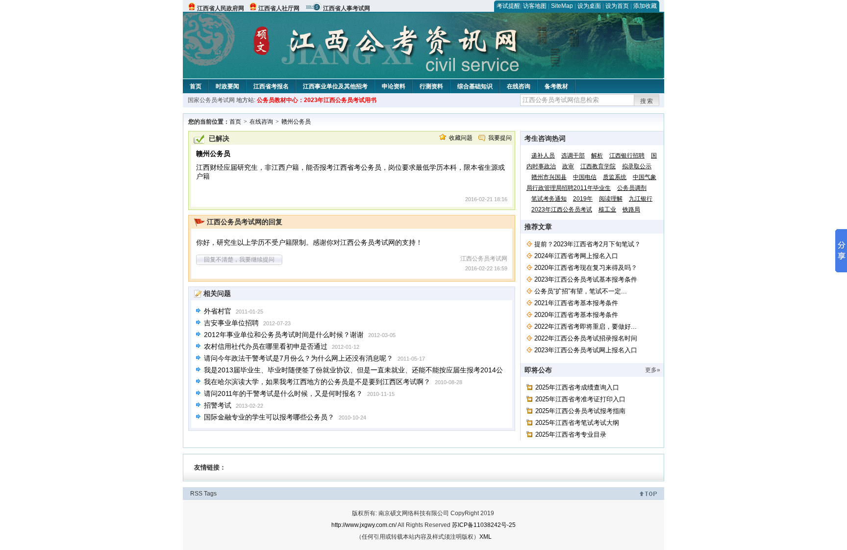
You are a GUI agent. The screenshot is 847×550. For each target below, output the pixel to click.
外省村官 (217, 311)
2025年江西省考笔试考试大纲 (577, 422)
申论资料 (393, 86)
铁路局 (631, 209)
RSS (196, 493)
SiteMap (562, 5)
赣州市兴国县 (549, 177)
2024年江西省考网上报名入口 (576, 256)
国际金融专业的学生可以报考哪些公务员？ (269, 417)
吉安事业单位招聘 (231, 323)
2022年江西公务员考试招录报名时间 (585, 338)
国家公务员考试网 (211, 100)
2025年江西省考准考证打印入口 (580, 399)
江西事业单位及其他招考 (335, 86)
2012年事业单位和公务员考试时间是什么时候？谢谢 (284, 335)
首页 (195, 86)
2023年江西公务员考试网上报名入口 (585, 350)
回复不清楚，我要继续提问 (239, 259)
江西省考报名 (271, 86)
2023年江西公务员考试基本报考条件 (585, 279)
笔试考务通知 (549, 198)
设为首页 (617, 5)
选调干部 (573, 155)
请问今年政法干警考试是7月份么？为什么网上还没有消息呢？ (298, 358)
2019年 (583, 198)
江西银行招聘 (627, 155)
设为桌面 (589, 5)
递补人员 (543, 155)
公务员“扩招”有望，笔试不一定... (580, 291)
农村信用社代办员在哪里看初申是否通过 (265, 346)
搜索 (647, 101)
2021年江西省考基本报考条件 (576, 303)
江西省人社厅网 (278, 8)
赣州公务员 (296, 121)
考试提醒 (508, 5)
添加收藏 (645, 5)
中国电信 (585, 177)
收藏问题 (461, 137)
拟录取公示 (636, 166)
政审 (568, 166)
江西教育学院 (598, 166)
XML (485, 536)
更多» (652, 370)
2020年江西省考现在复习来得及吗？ (585, 267)
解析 (597, 155)
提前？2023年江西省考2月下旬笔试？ (587, 244)
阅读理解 (611, 198)
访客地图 (535, 5)
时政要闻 (227, 86)
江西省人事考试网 (346, 8)
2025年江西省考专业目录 (570, 434)
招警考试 (217, 405)
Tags (210, 493)
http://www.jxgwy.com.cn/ (364, 525)
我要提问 (500, 137)
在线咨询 (518, 86)
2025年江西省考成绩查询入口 (577, 387)
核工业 (607, 209)
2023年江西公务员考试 (561, 209)
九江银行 (640, 198)
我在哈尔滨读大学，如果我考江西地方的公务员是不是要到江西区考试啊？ (317, 382)
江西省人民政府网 (220, 8)
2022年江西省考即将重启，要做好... (585, 326)
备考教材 (556, 86)
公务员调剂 (632, 187)
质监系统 (614, 177)
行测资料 (431, 86)
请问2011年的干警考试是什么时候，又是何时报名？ (283, 393)
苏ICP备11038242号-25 (484, 525)
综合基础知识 (475, 86)
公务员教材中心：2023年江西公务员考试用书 (316, 100)
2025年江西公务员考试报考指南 (580, 411)
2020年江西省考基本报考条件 (576, 314)
